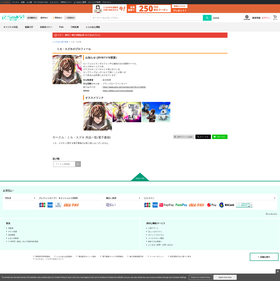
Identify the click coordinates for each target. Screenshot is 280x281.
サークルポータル (41, 2)
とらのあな (5, 2)
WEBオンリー (66, 2)
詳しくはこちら (271, 213)
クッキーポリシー (157, 256)
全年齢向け (32, 17)
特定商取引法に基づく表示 (180, 256)
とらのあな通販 (93, 26)
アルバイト (107, 2)
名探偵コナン (46, 26)
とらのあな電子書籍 (60, 41)
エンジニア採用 (94, 2)
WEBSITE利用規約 (42, 256)
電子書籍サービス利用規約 (112, 256)
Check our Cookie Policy (200, 277)
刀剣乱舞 (75, 26)
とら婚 (29, 2)
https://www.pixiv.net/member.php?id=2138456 (124, 86)
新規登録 (256, 17)
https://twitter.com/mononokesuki (118, 90)
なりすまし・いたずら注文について (49, 259)
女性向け (71, 17)
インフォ (15, 2)
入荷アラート (184, 136)
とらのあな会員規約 (64, 256)
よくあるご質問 (80, 2)
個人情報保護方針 (137, 256)
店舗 (22, 2)
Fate (61, 26)
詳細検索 (216, 17)
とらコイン (54, 2)
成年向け (44, 17)
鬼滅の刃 (29, 26)
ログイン (266, 17)
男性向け (58, 17)
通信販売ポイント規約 (87, 256)
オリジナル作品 (11, 26)
